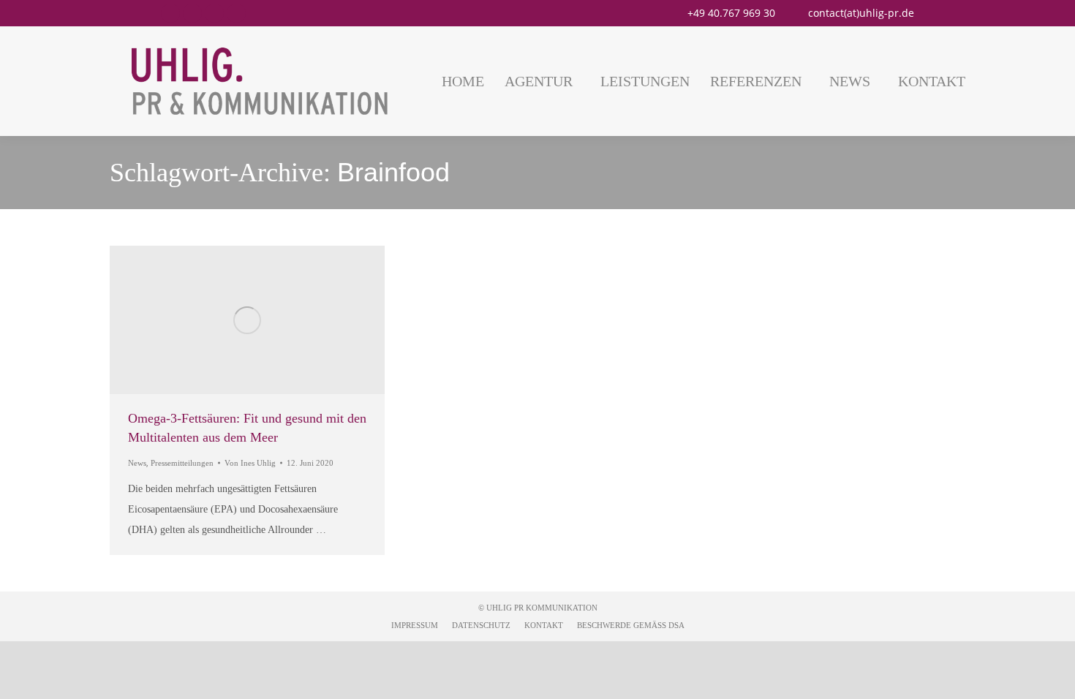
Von (250, 462)
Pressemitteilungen (182, 462)
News (137, 462)
